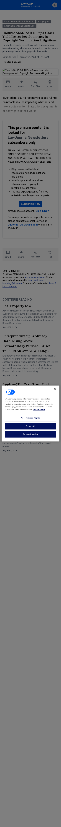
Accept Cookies (30, 434)
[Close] (55, 389)
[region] (31, 413)
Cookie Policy (39, 410)
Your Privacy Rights (30, 418)
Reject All (30, 426)
